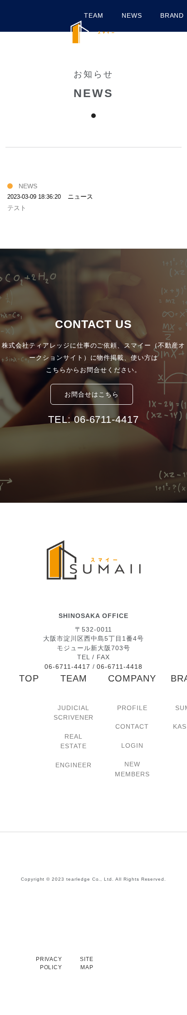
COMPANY (132, 678)
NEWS (132, 15)
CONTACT (132, 726)
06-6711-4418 (119, 666)
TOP (29, 678)
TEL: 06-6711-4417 (93, 419)
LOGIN (132, 745)
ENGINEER (73, 765)
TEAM (73, 678)
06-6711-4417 (67, 666)
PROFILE (132, 707)
